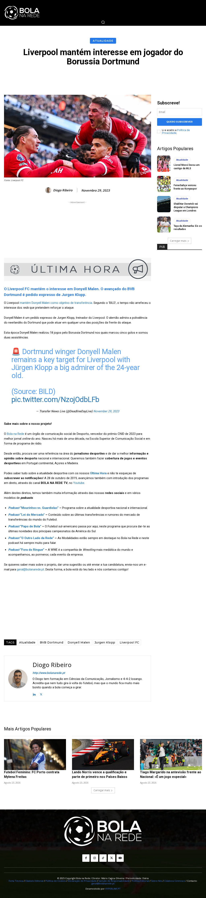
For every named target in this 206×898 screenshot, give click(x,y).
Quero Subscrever (179, 121)
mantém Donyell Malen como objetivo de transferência (56, 303)
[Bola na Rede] (22, 13)
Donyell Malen (79, 642)
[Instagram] (94, 858)
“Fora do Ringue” (26, 550)
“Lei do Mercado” (26, 515)
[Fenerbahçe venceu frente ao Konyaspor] (164, 184)
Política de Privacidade (176, 131)
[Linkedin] (34, 693)
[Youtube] (120, 858)
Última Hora (98, 473)
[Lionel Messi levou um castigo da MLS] (164, 164)
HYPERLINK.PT (113, 888)
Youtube (78, 483)
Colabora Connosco (174, 880)
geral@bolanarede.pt (30, 569)
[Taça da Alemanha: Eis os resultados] (164, 225)
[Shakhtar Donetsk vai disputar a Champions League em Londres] (164, 204)
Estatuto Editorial (34, 880)
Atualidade (103, 40)
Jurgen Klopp (105, 642)
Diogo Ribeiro (62, 190)
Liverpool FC (129, 642)
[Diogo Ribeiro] (49, 190)
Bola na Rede (15, 434)
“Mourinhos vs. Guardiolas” (33, 508)
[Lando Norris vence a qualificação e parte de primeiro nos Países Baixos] (103, 754)
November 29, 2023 (106, 411)
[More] (193, 77)
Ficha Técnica (16, 880)
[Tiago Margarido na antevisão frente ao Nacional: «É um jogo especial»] (171, 754)
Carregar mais (178, 240)
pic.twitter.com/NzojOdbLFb (55, 399)
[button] (103, 22)
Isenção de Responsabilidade (114, 880)
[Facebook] (86, 858)
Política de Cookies (55, 880)
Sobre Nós (156, 880)
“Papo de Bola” (24, 526)
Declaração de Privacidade (82, 880)
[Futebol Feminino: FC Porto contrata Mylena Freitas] (35, 754)
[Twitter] (41, 693)
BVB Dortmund (51, 642)
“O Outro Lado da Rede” (31, 538)
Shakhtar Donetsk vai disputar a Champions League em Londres (186, 207)
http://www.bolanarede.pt (49, 672)
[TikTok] (103, 858)
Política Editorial (140, 880)
